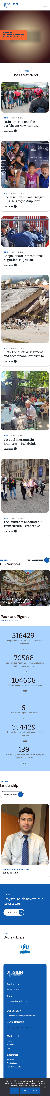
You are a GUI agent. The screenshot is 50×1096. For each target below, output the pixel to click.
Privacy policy (30, 1090)
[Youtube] (22, 1027)
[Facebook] (8, 1027)
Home (9, 1041)
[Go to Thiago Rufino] (25, 831)
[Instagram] (18, 1027)
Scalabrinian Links (14, 1067)
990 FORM (11, 1059)
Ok (14, 1090)
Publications (12, 1063)
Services (10, 1045)
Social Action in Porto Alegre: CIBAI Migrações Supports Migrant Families (24, 201)
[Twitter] (13, 1027)
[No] (44, 1087)
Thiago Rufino (11, 865)
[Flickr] (27, 1027)
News (6, 118)
